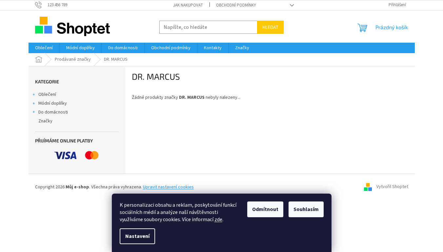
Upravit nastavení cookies (168, 187)
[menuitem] (44, 48)
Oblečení (47, 94)
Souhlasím (306, 209)
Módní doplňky (52, 103)
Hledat (270, 27)
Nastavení (137, 236)
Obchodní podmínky (236, 5)
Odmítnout (265, 209)
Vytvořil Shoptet (392, 187)
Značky (45, 121)
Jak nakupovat (188, 5)
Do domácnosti (53, 112)
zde (218, 219)
